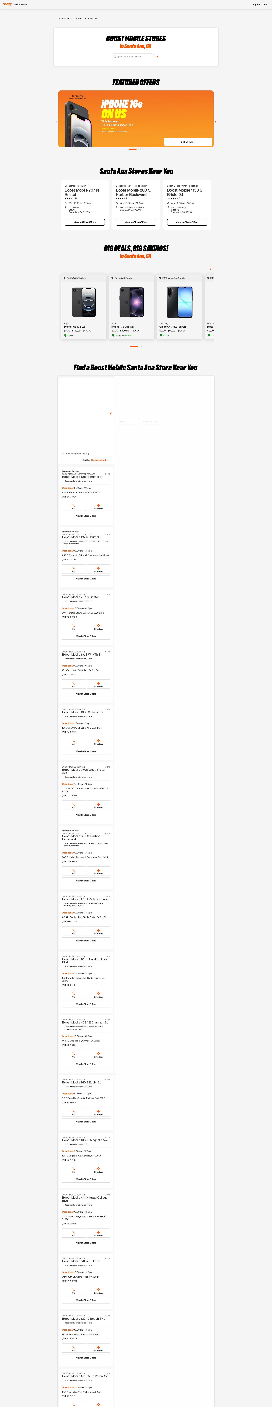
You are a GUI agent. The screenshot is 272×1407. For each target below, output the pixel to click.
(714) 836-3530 (69, 617)
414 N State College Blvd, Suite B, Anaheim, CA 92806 (84, 1217)
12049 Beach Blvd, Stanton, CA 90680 (80, 1334)
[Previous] (56, 121)
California (78, 18)
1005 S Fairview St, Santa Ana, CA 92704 (82, 728)
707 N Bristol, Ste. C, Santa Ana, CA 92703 (83, 613)
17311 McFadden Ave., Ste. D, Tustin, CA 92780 (84, 917)
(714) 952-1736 (69, 1160)
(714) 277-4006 (69, 795)
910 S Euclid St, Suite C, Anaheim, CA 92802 (83, 1098)
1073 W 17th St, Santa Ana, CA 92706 (80, 670)
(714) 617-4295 (69, 559)
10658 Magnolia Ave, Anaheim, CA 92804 (81, 1155)
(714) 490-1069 (69, 1223)
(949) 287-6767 (69, 1281)
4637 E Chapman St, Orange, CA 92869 (81, 1041)
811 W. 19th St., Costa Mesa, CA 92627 (80, 1277)
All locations (63, 18)
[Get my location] (157, 56)
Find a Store (20, 4)
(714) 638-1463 (69, 985)
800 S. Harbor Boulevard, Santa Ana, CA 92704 (85, 857)
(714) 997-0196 (69, 1045)
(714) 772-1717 (69, 1396)
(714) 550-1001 (69, 497)
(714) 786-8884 (69, 861)
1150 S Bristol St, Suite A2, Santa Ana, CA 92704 (85, 555)
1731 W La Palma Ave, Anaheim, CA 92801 (81, 1392)
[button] (100, 460)
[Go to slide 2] (138, 149)
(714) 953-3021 (69, 732)
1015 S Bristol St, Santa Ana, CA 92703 (81, 492)
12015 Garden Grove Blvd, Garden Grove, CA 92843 (83, 979)
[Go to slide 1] (133, 149)
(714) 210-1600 (69, 674)
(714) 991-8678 (69, 1102)
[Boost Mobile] (7, 4)
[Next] (215, 121)
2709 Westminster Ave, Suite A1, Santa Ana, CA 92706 (85, 790)
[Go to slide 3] (140, 149)
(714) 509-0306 (69, 921)
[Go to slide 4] (142, 149)
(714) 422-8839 (69, 1338)
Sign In (256, 4)
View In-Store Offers (85, 222)
